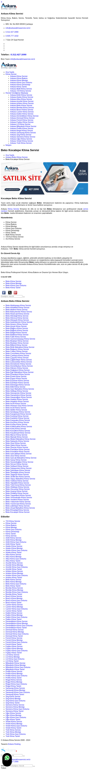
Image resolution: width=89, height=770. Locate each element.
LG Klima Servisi (12, 655)
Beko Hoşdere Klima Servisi (17, 401)
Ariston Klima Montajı (14, 573)
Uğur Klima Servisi (13, 713)
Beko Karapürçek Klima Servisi (18, 414)
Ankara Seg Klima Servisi (20, 135)
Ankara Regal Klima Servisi (21, 131)
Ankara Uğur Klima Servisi (21, 139)
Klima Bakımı (11, 525)
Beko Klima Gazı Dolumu (16, 285)
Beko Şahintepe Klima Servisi (18, 470)
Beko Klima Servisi (13, 281)
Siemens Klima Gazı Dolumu (17, 709)
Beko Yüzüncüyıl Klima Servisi (18, 504)
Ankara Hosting (14, 744)
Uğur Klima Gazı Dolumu (16, 717)
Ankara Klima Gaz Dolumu (21, 83)
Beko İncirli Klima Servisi (16, 404)
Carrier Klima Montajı (14, 607)
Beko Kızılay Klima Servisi (16, 424)
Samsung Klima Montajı (15, 690)
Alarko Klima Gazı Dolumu (16, 550)
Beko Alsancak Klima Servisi (17, 314)
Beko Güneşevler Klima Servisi (18, 393)
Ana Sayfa (10, 72)
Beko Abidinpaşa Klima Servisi (18, 305)
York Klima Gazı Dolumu (16, 734)
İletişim (8, 145)
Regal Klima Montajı (14, 682)
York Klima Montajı (13, 732)
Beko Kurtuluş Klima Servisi (17, 416)
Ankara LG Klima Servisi (20, 124)
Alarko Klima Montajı (14, 548)
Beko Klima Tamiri (13, 288)
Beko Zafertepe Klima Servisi (18, 506)
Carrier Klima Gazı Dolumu (17, 609)
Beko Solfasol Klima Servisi (17, 466)
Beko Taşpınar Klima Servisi (17, 475)
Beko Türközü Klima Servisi (17, 481)
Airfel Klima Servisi (13, 538)
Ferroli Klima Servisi (14, 638)
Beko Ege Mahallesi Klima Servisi (19, 372)
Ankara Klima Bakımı (18, 78)
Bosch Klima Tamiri (13, 603)
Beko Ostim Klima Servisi (16, 445)
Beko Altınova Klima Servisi (17, 318)
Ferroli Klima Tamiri (14, 644)
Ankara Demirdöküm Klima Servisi (24, 116)
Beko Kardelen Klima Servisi (17, 418)
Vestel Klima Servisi (14, 722)
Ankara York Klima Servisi (21, 143)
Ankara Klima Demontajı (20, 85)
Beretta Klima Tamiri (14, 594)
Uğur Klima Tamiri (13, 719)
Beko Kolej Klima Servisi (16, 429)
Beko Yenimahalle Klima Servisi (19, 497)
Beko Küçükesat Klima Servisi (18, 433)
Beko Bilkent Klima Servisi (16, 345)
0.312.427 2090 (12, 32)
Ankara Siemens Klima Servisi (22, 137)
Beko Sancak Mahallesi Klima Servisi (21, 458)
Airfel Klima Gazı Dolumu (16, 542)
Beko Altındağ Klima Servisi (17, 316)
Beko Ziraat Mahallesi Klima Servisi (20, 508)
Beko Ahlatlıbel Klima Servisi (17, 308)
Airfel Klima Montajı (14, 540)
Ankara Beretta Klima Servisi (22, 108)
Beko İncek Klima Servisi (16, 408)
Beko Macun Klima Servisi (16, 435)
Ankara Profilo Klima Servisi (21, 128)
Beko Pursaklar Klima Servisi (18, 452)
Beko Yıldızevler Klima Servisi (18, 502)
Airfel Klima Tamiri (13, 544)
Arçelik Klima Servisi (14, 563)
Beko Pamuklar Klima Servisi (18, 449)
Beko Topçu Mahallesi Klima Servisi (20, 479)
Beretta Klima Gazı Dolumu (17, 592)
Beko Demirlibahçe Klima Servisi (19, 366)
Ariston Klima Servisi (14, 571)
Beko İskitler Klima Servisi (16, 410)
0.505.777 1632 (12, 36)
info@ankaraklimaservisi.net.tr (18, 28)
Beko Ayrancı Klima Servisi (17, 324)
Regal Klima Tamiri (13, 686)
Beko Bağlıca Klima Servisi (17, 328)
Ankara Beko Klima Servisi (21, 105)
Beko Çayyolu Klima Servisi (17, 358)
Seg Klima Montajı (13, 699)
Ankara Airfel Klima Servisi (21, 95)
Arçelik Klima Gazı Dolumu (17, 567)
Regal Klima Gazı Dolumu (16, 684)
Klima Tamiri (11, 534)
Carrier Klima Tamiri (14, 611)
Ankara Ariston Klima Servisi (22, 103)
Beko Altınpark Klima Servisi (17, 320)
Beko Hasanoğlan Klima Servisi (19, 397)
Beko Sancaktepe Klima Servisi (19, 454)
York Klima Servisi (13, 730)
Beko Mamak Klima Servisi (17, 437)
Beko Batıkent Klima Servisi (17, 335)
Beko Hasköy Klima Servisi (17, 399)
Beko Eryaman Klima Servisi (17, 381)
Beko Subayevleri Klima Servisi (19, 468)
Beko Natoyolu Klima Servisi (17, 441)
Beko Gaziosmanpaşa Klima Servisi (20, 339)
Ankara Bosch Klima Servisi (21, 110)
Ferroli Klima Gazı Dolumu (16, 642)
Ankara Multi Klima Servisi (21, 89)
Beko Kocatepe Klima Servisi (18, 512)
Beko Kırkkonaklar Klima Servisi (19, 427)
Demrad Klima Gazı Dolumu (17, 634)
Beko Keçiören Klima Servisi (17, 422)
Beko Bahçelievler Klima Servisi (19, 312)
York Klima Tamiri (13, 736)
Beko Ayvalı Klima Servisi (16, 326)
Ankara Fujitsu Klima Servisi (21, 122)
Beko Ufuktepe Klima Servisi (17, 487)
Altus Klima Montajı (13, 557)
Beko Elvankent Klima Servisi (18, 374)
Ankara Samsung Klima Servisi (23, 133)
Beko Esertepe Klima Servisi (17, 383)
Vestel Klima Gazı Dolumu (16, 726)
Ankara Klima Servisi (18, 76)
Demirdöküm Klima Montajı (17, 623)
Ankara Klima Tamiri (18, 87)
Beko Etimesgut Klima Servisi (18, 385)
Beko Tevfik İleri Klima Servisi (18, 477)
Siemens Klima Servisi (15, 705)
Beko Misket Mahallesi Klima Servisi (20, 439)
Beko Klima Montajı (14, 283)
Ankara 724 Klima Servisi (20, 91)
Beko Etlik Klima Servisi (15, 387)
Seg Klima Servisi (13, 697)
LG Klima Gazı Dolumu (15, 659)
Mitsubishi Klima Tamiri (15, 669)
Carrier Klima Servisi (14, 605)
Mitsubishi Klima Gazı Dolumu (18, 667)
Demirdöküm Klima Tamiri (16, 628)
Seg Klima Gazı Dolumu (15, 701)
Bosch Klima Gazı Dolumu (16, 600)
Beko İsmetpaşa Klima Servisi (18, 412)
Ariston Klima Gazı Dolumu (17, 575)
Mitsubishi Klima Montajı (16, 665)
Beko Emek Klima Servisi (16, 376)
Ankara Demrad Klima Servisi (22, 118)
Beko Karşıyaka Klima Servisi (18, 420)
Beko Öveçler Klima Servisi (17, 447)
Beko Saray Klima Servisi (16, 460)
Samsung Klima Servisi (15, 688)
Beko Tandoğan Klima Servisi (18, 472)
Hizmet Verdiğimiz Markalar (17, 93)
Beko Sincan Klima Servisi (16, 464)
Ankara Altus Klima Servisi (21, 99)
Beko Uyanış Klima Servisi (16, 491)
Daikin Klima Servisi (14, 613)
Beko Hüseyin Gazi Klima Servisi (19, 406)
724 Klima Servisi (13, 521)
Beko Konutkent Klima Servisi (18, 431)
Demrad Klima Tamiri (14, 636)
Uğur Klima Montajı (13, 715)
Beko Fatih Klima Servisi (16, 337)
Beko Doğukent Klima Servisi (18, 370)
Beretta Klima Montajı (14, 590)
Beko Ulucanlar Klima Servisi (18, 489)
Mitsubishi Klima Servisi (15, 663)
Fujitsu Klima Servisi (14, 646)
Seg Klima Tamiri (13, 703)
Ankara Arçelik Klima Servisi (21, 101)
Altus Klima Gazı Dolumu (16, 559)
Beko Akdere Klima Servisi (16, 310)
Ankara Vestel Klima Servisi (21, 141)
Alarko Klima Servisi (14, 546)
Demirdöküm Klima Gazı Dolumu (19, 626)
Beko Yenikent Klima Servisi (17, 500)
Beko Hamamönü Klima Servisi (18, 395)
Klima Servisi (11, 74)
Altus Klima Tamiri (13, 561)
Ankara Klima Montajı (19, 80)
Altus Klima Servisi (13, 555)
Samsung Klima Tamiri (15, 694)
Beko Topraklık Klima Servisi (17, 483)
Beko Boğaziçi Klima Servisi (17, 349)
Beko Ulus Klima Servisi (15, 456)
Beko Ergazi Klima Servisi (16, 378)
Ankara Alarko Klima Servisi (21, 97)
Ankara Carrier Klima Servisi (22, 112)
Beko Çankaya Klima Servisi (17, 356)
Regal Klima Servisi (14, 680)
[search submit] (34, 766)
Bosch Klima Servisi (14, 596)
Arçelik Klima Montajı (14, 565)
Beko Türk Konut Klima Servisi (18, 485)
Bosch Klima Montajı (14, 598)
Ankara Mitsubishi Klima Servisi (23, 126)
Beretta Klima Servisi (14, 588)
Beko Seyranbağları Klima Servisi (19, 462)
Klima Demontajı (12, 532)
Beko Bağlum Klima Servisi (17, 330)
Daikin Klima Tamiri (14, 619)
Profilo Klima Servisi (14, 671)
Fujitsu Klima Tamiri (14, 653)
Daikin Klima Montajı (14, 615)
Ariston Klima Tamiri (14, 578)
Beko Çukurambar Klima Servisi (19, 362)
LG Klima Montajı (13, 657)
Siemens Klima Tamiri (15, 711)
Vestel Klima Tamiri (13, 728)
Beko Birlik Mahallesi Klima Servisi (20, 347)
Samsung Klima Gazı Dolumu (18, 692)
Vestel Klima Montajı (14, 724)
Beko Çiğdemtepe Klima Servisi (19, 360)
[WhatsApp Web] (7, 760)
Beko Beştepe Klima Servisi (17, 341)
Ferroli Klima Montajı (14, 640)
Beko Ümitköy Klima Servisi (17, 493)
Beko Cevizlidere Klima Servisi (18, 353)
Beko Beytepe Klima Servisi (17, 343)
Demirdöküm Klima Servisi (16, 621)
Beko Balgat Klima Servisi (16, 333)
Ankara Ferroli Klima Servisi (21, 120)
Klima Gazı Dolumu (14, 529)
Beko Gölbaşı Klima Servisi (17, 391)
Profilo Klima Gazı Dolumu (16, 676)
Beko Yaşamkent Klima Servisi (18, 495)
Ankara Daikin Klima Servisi (21, 114)
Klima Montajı (11, 527)
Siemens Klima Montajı (15, 707)
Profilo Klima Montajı (14, 674)
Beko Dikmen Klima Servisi (17, 368)
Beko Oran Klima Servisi (16, 443)
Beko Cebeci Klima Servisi (17, 351)
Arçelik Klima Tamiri (14, 569)
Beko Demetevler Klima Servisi (18, 364)
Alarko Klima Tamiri (14, 552)
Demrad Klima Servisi (15, 630)
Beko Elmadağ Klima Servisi (17, 510)
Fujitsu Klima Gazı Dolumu (17, 651)
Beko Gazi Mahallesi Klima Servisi (20, 389)
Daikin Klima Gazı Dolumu (16, 617)
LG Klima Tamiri (12, 661)
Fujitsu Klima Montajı (14, 648)
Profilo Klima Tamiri (14, 678)
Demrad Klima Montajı (15, 632)
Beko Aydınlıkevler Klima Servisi (19, 322)
